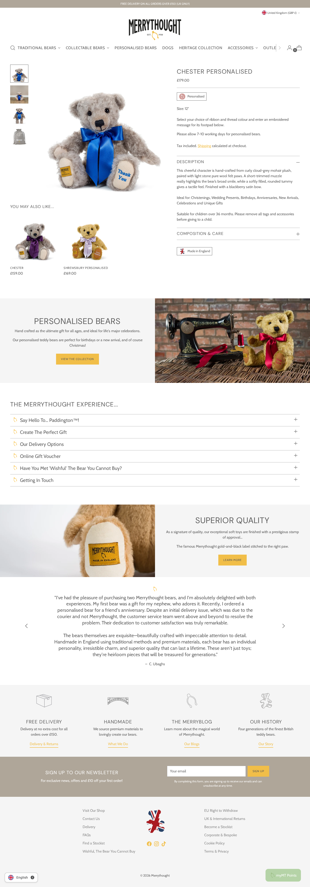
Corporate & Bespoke (220, 835)
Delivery (89, 827)
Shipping (204, 146)
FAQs (87, 835)
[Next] (279, 48)
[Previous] (26, 626)
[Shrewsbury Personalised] (88, 237)
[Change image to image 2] (19, 94)
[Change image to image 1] (19, 74)
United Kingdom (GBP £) (282, 13)
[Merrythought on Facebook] (149, 844)
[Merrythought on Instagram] (156, 844)
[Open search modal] (12, 47)
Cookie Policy (214, 843)
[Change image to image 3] (19, 115)
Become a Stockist (218, 827)
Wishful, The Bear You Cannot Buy (109, 851)
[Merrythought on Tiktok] (163, 844)
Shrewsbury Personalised (86, 268)
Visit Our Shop (94, 810)
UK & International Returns (224, 819)
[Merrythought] (155, 28)
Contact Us (91, 819)
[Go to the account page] (287, 47)
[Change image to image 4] (19, 136)
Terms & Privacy (216, 851)
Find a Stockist (94, 843)
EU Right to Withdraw (221, 810)
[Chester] (35, 237)
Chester (17, 268)
